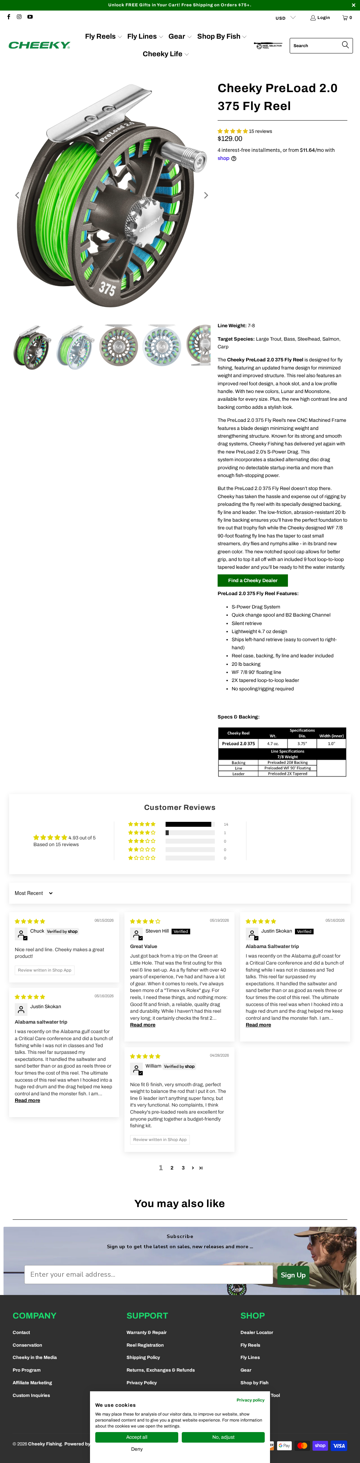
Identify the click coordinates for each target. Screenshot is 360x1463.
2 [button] (172, 1168)
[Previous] (18, 195)
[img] (30, 921)
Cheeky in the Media (35, 1357)
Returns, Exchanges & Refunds (161, 1370)
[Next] (205, 195)
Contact (21, 1332)
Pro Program (27, 1370)
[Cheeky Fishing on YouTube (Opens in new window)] (30, 17)
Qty (221, 208)
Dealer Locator (256, 1332)
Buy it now (316, 263)
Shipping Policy (143, 1357)
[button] (233, 131)
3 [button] (183, 1168)
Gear (245, 1370)
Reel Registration (145, 1345)
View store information (246, 306)
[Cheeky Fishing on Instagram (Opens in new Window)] (19, 17)
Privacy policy (251, 1400)
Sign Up (293, 1275)
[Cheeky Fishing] (39, 45)
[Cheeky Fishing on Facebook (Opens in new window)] (8, 17)
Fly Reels (250, 1345)
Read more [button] (142, 1024)
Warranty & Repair (147, 1332)
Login (323, 17)
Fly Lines (250, 1357)
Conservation (27, 1345)
